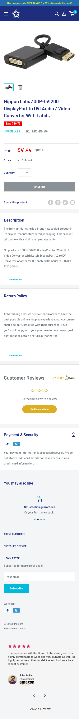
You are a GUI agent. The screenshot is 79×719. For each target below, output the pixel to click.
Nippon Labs (12, 131)
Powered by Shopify (15, 628)
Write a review (39, 409)
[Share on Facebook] (50, 202)
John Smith (24, 675)
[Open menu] (6, 13)
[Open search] (57, 14)
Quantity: (10, 172)
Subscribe (16, 588)
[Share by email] (72, 202)
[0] (72, 13)
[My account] (64, 14)
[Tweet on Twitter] (65, 202)
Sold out (39, 187)
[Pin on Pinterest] (58, 202)
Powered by (58, 377)
